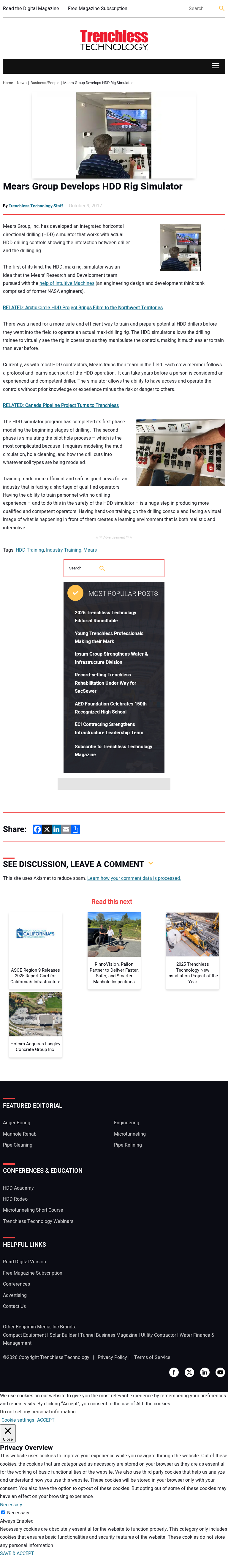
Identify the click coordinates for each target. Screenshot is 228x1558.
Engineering (126, 1122)
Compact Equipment (24, 1335)
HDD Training (30, 550)
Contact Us (14, 1306)
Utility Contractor (158, 1335)
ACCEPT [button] (46, 1420)
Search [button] (222, 9)
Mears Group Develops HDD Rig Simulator (93, 186)
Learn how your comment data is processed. (134, 878)
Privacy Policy (112, 1357)
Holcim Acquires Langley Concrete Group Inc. (35, 1047)
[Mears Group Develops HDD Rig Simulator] (114, 135)
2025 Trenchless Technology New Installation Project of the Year (192, 973)
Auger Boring (16, 1122)
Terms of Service (152, 1357)
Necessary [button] (11, 1504)
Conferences (16, 1284)
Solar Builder (63, 1335)
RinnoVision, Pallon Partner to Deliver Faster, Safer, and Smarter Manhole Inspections (114, 973)
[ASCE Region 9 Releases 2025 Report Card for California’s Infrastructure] (35, 934)
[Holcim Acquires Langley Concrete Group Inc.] (35, 1014)
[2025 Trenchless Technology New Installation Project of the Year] (192, 934)
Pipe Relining (128, 1145)
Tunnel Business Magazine (108, 1335)
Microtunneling (130, 1134)
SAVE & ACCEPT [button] (17, 1553)
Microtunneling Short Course (33, 1210)
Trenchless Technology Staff (36, 206)
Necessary (18, 1512)
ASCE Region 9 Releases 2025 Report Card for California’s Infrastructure (35, 976)
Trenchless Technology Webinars (38, 1221)
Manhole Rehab (20, 1134)
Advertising (15, 1295)
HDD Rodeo (15, 1199)
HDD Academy (18, 1188)
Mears (90, 550)
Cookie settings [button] (17, 1420)
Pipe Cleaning (17, 1145)
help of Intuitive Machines (66, 283)
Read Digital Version (24, 1261)
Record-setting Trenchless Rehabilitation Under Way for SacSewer (105, 683)
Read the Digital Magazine (31, 8)
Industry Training (63, 550)
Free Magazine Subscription (97, 8)
